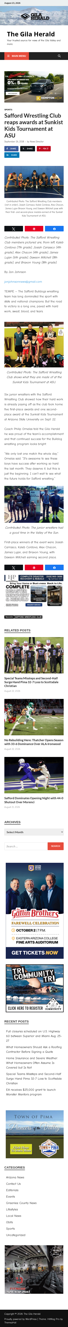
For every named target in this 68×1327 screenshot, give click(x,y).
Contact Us (13, 1184)
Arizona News (15, 1177)
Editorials (12, 1190)
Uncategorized (15, 1235)
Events (10, 1196)
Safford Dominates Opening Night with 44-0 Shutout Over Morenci (33, 800)
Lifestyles (12, 1209)
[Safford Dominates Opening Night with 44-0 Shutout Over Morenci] (34, 776)
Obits (9, 1222)
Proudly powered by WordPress (20, 1319)
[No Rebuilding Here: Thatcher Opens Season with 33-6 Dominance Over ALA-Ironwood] (34, 718)
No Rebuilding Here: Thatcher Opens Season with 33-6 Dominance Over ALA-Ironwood (33, 742)
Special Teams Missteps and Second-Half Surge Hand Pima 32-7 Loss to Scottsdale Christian (31, 682)
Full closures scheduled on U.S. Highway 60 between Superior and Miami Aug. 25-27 (34, 1036)
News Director (37, 141)
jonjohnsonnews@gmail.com (23, 282)
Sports (8, 110)
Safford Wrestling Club (28, 617)
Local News (13, 1216)
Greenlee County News (21, 1203)
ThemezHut (10, 1322)
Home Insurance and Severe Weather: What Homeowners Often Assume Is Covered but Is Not (32, 1062)
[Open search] (59, 56)
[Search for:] (34, 846)
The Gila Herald (31, 34)
